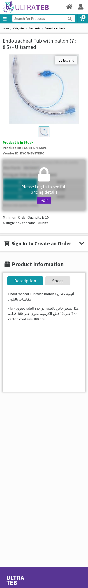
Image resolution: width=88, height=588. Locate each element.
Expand (68, 60)
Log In (44, 200)
